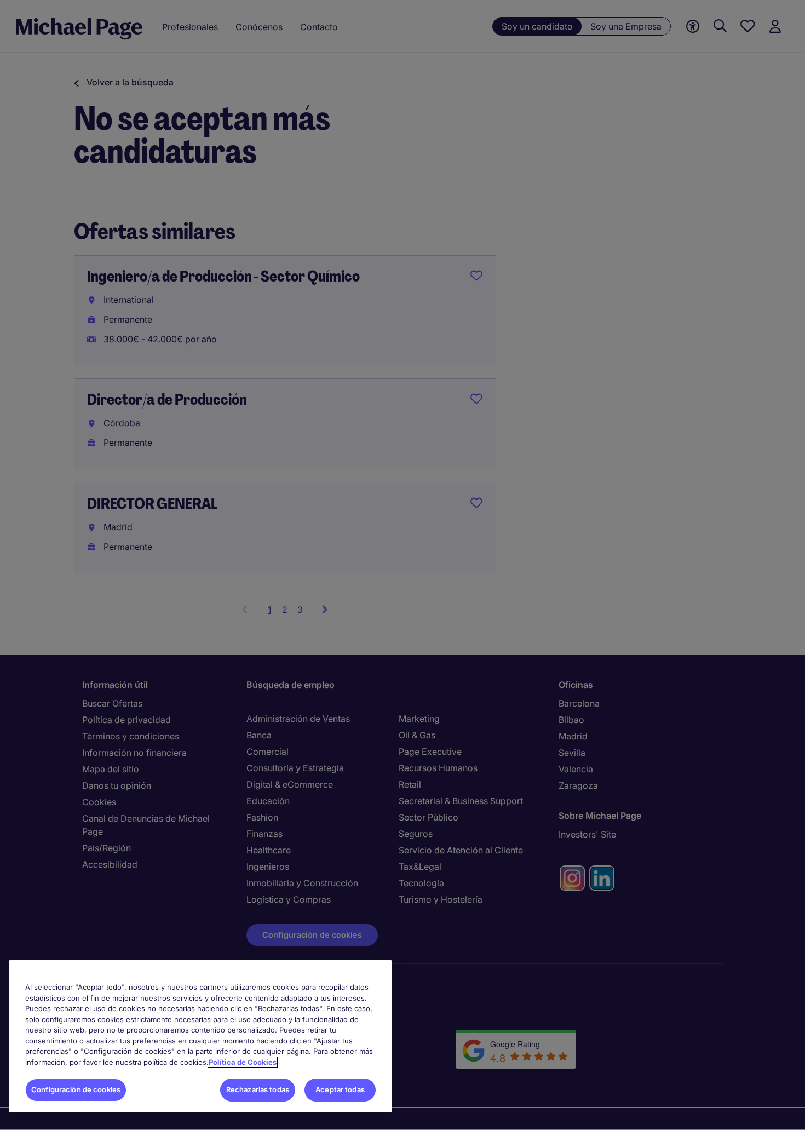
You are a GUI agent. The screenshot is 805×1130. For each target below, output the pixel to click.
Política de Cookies (243, 1062)
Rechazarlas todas (257, 1089)
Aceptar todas (340, 1089)
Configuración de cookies (75, 1089)
